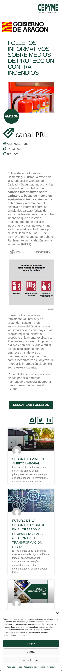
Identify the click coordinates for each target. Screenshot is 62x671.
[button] (57, 613)
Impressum (51, 667)
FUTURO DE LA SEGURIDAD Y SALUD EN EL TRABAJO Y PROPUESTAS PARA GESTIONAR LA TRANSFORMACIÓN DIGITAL (28, 533)
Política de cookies (14, 667)
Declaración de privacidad (34, 667)
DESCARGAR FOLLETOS (31, 404)
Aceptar (31, 643)
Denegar (31, 652)
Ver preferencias (31, 660)
